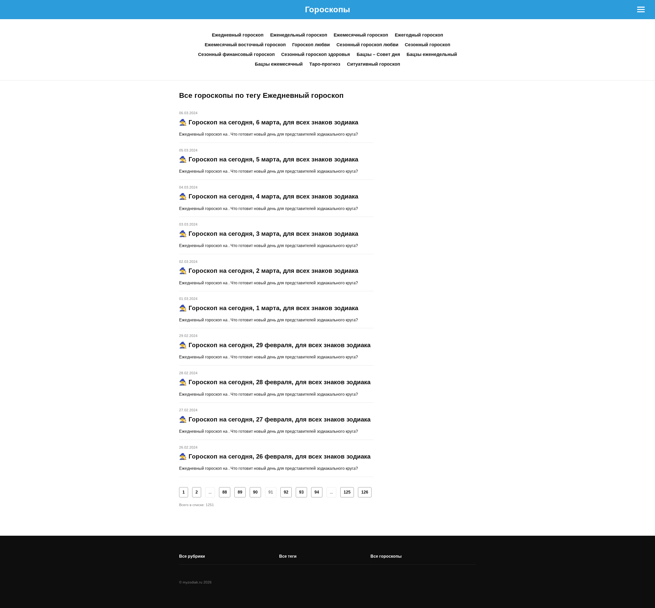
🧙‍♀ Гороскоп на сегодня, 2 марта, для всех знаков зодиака (268, 270)
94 (316, 492)
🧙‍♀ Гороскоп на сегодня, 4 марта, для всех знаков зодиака (268, 196)
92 (286, 492)
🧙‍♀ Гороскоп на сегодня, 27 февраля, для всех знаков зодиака (274, 419)
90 (255, 492)
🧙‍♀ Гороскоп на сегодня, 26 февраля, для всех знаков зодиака (274, 456)
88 (224, 492)
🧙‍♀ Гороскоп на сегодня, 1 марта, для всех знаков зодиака (268, 308)
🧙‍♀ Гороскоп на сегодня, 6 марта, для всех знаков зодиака (268, 122)
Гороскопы (327, 9)
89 (240, 492)
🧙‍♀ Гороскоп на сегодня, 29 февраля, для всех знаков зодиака (274, 345)
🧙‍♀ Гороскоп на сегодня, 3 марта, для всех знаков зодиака (268, 233)
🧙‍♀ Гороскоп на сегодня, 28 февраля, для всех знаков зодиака (274, 382)
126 (364, 492)
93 (301, 492)
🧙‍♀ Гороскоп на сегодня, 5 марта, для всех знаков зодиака (268, 159)
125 (347, 492)
